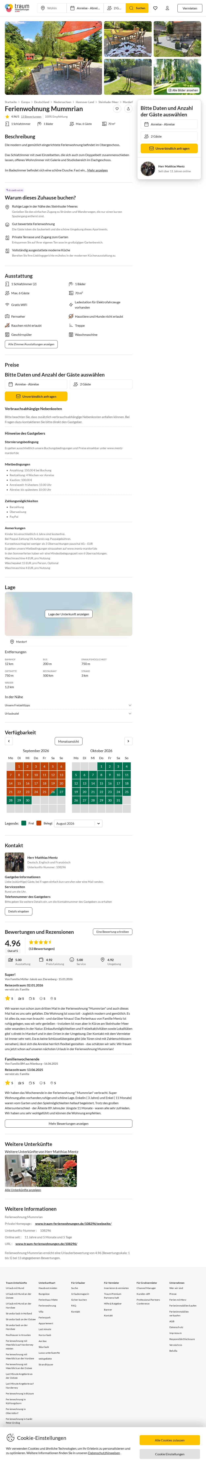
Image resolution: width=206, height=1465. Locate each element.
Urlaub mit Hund (15, 1288)
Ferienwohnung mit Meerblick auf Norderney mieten (19, 1344)
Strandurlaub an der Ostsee (21, 1319)
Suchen (140, 8)
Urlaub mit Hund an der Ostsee (18, 1295)
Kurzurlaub (45, 1335)
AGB (172, 1321)
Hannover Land (85, 102)
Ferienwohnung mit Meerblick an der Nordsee (20, 1356)
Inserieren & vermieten (116, 1288)
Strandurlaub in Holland (19, 1313)
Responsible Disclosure (182, 1339)
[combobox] (56, 823)
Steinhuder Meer (108, 102)
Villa (41, 1311)
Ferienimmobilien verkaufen (179, 1313)
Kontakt (75, 1311)
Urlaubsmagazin (80, 1293)
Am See (42, 1341)
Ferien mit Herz (177, 1299)
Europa (25, 102)
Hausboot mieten (48, 1288)
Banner (108, 1309)
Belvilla (173, 1350)
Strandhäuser (46, 1364)
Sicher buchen (79, 1299)
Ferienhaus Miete (48, 1299)
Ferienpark (45, 1317)
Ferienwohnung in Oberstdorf (16, 1411)
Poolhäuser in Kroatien (18, 1335)
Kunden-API (143, 1293)
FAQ (73, 1305)
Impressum (175, 1333)
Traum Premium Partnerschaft (113, 1295)
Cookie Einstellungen (169, 1454)
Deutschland (41, 102)
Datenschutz (176, 1327)
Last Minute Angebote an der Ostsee (19, 1375)
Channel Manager (146, 1288)
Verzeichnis (175, 1344)
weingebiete (45, 1358)
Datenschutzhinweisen (104, 1453)
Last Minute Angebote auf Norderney (20, 1385)
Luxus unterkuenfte (49, 1352)
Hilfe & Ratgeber (113, 1303)
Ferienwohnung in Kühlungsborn (16, 1401)
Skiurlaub (44, 1346)
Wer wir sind (176, 1288)
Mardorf (128, 102)
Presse (172, 1293)
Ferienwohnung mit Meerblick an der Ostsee (19, 1366)
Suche (74, 1288)
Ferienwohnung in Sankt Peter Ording (19, 1420)
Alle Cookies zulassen (170, 1440)
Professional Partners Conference (148, 1301)
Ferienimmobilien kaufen (183, 1305)
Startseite (11, 102)
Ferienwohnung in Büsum (20, 1393)
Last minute (45, 1329)
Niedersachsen (62, 102)
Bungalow (44, 1293)
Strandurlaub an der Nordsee (17, 1327)
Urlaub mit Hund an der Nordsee (18, 1305)
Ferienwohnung (47, 1305)
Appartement (46, 1323)
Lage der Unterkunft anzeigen (68, 614)
